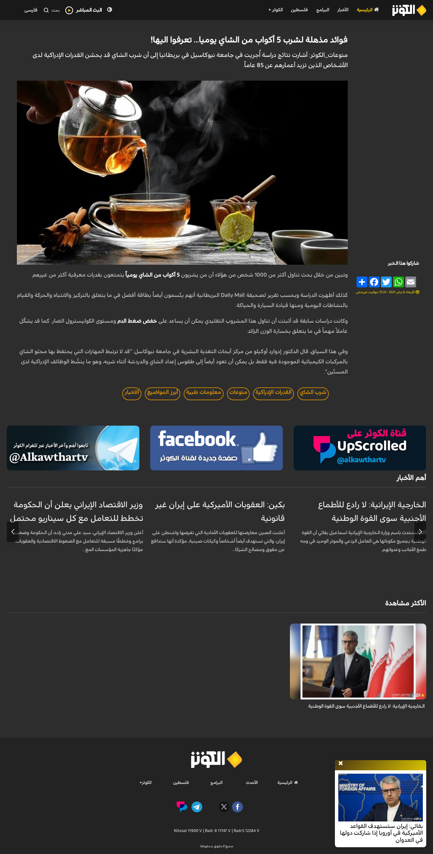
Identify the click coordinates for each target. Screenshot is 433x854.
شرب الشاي (313, 392)
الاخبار (131, 392)
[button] (420, 532)
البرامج (322, 10)
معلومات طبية (203, 392)
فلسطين (299, 10)
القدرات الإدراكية (273, 392)
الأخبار (342, 10)
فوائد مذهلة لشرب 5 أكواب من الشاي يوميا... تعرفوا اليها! (249, 40)
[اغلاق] (340, 763)
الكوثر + (275, 10)
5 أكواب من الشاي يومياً (153, 275)
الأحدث (252, 782)
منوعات (238, 392)
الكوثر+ (146, 782)
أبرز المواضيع (162, 392)
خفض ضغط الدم (137, 321)
